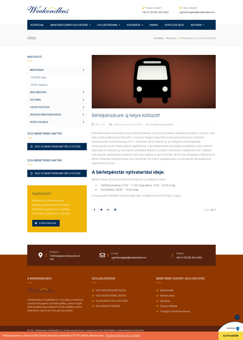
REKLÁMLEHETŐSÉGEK (108, 306)
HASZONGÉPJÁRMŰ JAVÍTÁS (111, 295)
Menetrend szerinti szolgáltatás (69, 24)
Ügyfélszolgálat (174, 24)
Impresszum (92, 330)
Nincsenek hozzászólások (161, 124)
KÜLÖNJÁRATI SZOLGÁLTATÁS (112, 301)
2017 (213, 209)
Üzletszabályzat (125, 330)
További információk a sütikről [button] (122, 335)
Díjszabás (35, 99)
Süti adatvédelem (107, 330)
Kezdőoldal (37, 24)
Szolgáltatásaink (107, 24)
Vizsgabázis (133, 24)
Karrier (154, 24)
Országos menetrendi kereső (45, 114)
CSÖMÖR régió (38, 77)
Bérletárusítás (38, 92)
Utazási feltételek (40, 107)
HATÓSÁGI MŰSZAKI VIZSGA (111, 290)
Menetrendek (37, 70)
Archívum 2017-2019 (132, 124)
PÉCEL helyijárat (39, 85)
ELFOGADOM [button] (230, 335)
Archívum (196, 24)
